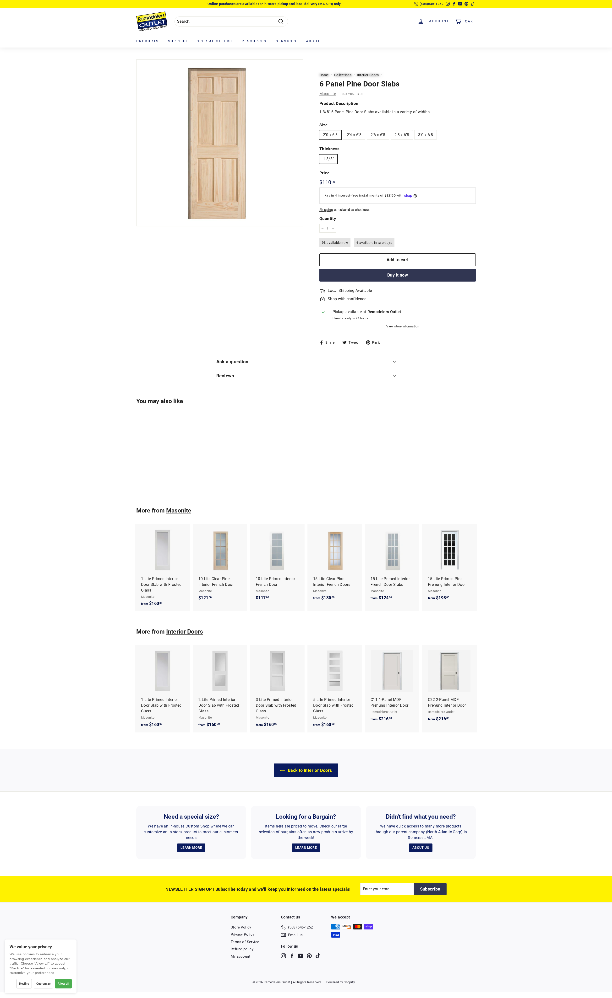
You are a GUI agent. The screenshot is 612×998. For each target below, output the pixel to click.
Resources (254, 41)
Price (324, 173)
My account (240, 956)
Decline (24, 983)
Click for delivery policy (287, 4)
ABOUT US (420, 847)
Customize (43, 983)
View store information (402, 326)
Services (286, 41)
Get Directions (255, 4)
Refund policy (242, 949)
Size (323, 125)
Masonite (327, 93)
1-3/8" (328, 159)
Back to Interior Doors (309, 770)
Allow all (63, 983)
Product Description (339, 103)
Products (147, 41)
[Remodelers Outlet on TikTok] (317, 955)
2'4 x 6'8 (354, 135)
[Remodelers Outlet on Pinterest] (309, 955)
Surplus (177, 41)
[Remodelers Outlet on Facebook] (292, 955)
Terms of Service (245, 942)
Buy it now (397, 275)
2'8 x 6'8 (401, 135)
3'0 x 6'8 (425, 135)
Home (324, 75)
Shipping (326, 210)
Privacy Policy (242, 934)
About (313, 41)
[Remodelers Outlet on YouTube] (300, 955)
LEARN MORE (191, 847)
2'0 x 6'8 (330, 135)
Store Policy (241, 927)
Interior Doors (368, 75)
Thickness (329, 148)
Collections (342, 75)
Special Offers (214, 41)
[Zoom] (220, 143)
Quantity (327, 218)
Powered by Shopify (340, 982)
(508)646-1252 (431, 4)
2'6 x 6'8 (378, 135)
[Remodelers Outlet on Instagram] (283, 955)
